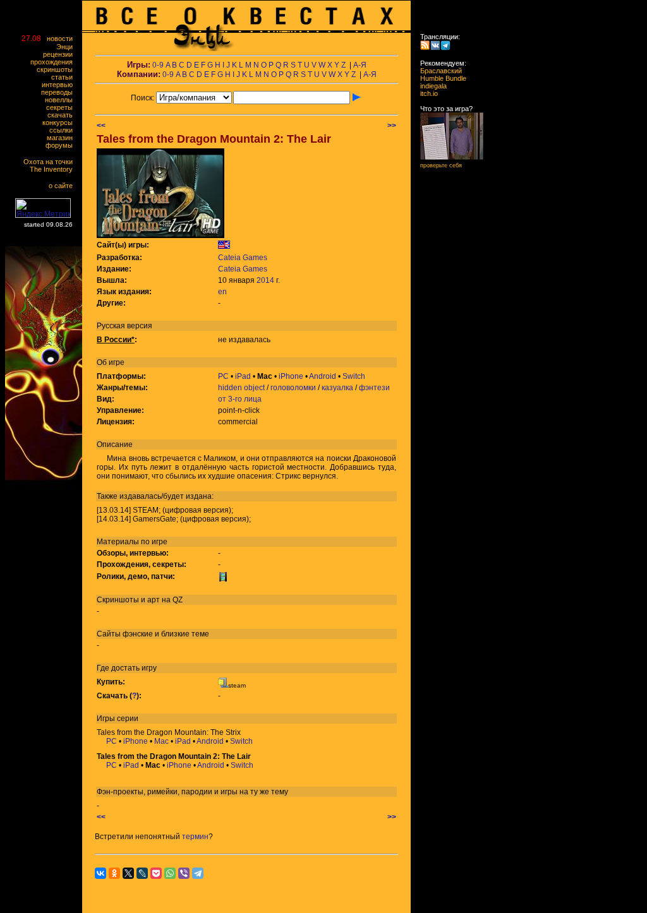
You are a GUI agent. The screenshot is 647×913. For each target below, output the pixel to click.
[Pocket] (156, 873)
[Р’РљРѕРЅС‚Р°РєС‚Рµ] (100, 873)
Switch (353, 376)
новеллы (61, 100)
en (222, 291)
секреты (62, 107)
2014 (265, 280)
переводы (59, 92)
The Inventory (54, 169)
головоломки (293, 387)
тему (279, 791)
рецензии (60, 54)
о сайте (63, 185)
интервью (60, 84)
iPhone (291, 376)
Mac (161, 741)
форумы (62, 145)
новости (62, 38)
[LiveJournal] (142, 873)
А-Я (359, 65)
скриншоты (57, 69)
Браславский (437, 71)
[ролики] (223, 579)
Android (322, 376)
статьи (64, 77)
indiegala (430, 86)
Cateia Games (242, 257)
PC (223, 376)
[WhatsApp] (170, 873)
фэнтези (374, 387)
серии (127, 718)
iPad (243, 376)
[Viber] (184, 873)
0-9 (158, 65)
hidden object (241, 387)
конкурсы (60, 122)
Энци (67, 47)
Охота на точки (51, 161)
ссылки (63, 130)
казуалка (337, 387)
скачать (63, 115)
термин (195, 836)
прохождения (54, 62)
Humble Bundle (439, 78)
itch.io (425, 93)
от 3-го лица (240, 399)
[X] (128, 873)
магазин (62, 137)
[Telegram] (197, 873)
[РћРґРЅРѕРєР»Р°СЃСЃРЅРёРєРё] (114, 873)
